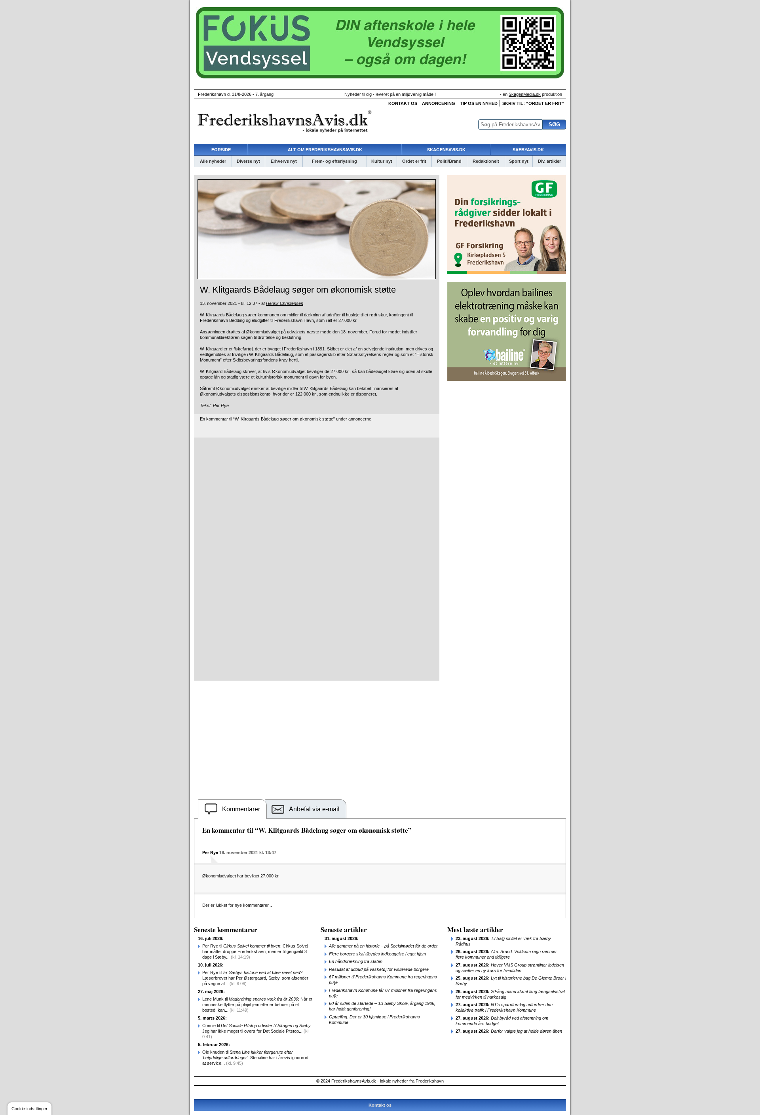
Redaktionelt (486, 161)
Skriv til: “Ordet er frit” (533, 103)
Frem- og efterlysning (334, 161)
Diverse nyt (248, 161)
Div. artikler (549, 161)
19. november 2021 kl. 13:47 (247, 852)
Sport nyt (518, 161)
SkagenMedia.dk (525, 94)
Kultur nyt (381, 161)
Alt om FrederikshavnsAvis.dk (325, 149)
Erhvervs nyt (284, 161)
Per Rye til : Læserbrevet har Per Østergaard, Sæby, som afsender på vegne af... (255, 978)
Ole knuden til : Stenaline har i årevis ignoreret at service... (255, 1058)
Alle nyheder (213, 161)
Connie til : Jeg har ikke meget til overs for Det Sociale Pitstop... (257, 1031)
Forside (221, 149)
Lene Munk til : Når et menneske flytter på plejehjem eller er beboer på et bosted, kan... (257, 1004)
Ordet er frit (414, 161)
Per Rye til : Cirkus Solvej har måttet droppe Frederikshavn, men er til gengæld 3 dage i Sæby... (255, 951)
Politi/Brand (449, 161)
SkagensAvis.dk (446, 149)
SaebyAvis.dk (528, 149)
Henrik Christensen (284, 303)
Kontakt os (402, 103)
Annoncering (438, 103)
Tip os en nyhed (479, 103)
